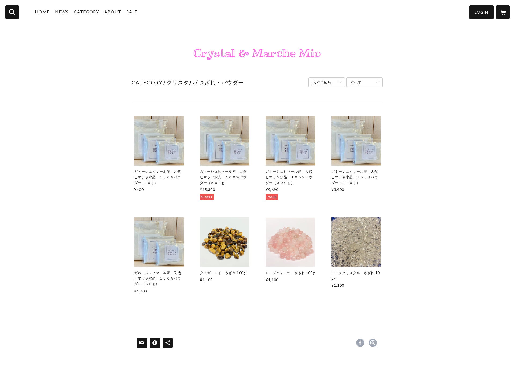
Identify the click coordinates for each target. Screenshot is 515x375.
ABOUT (112, 11)
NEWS (61, 11)
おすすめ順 (321, 82)
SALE (132, 11)
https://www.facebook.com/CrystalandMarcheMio (360, 343)
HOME (42, 11)
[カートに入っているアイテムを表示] (503, 12)
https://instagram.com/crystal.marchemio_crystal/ (373, 343)
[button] (481, 12)
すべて (356, 82)
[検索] (12, 12)
